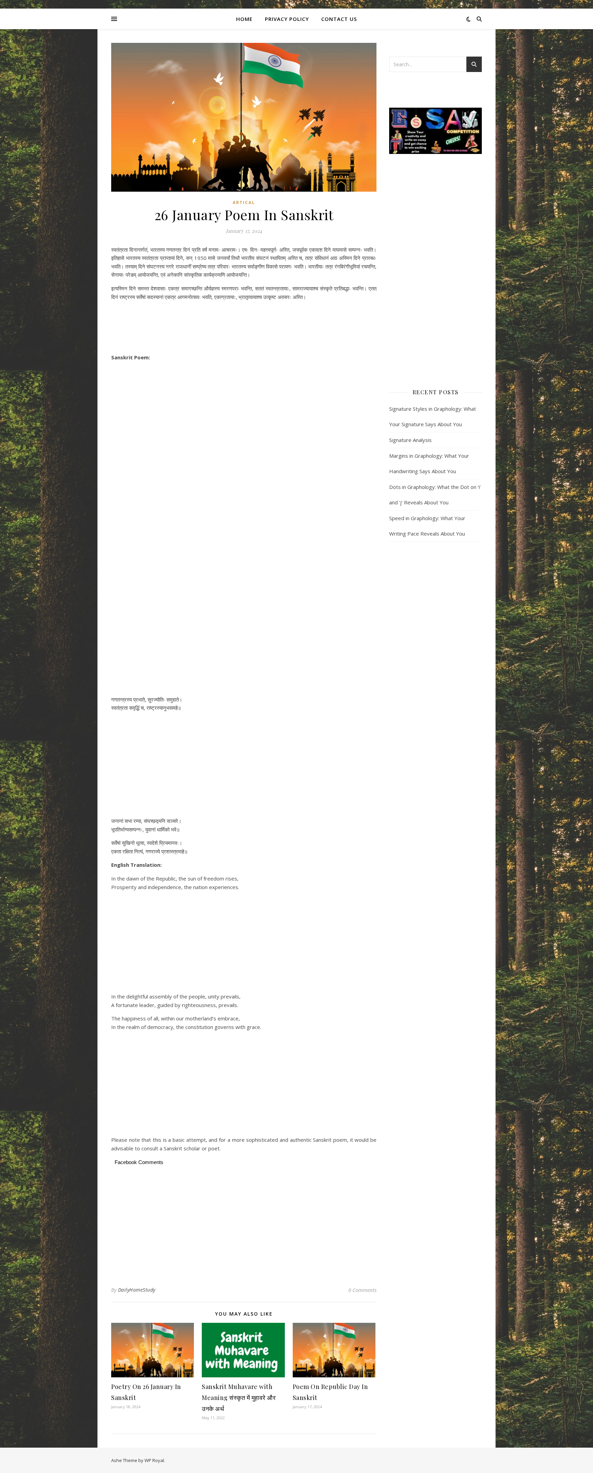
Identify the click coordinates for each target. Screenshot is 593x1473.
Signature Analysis (410, 439)
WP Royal (154, 1460)
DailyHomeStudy (136, 1289)
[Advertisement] (243, 328)
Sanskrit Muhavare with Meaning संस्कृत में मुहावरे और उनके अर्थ (239, 1397)
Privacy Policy (287, 18)
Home (244, 18)
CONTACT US (339, 18)
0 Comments (362, 1289)
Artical (244, 202)
